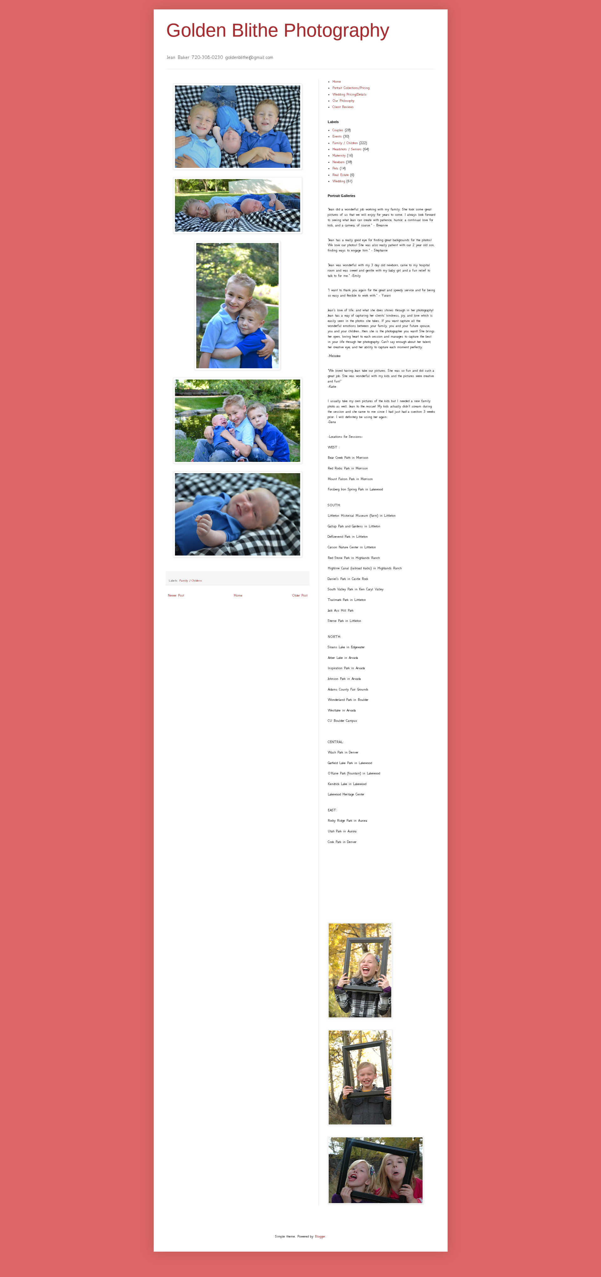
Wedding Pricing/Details (349, 94)
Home (238, 595)
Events (337, 136)
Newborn (338, 162)
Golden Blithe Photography (277, 30)
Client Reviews (343, 107)
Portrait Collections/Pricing (350, 88)
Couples (337, 130)
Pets (335, 168)
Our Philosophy (343, 101)
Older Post (299, 595)
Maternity (339, 155)
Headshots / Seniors (347, 149)
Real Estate (340, 175)
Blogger (320, 1236)
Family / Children (190, 580)
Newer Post (176, 595)
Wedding (338, 181)
